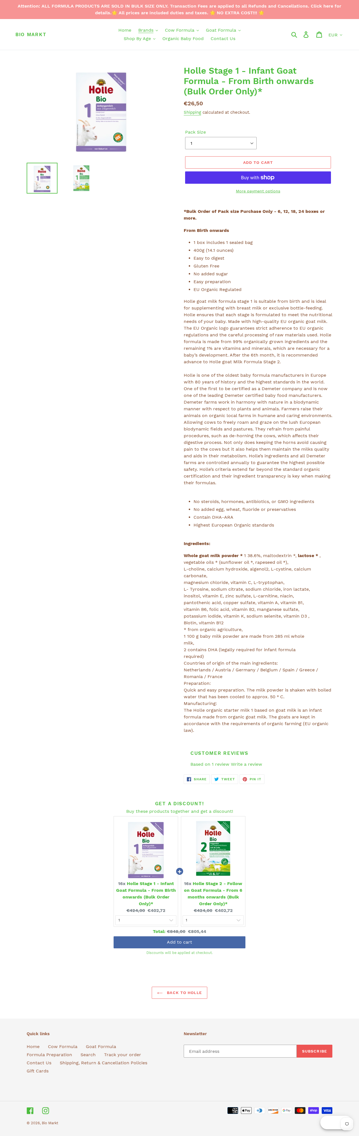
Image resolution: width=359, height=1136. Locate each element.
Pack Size (195, 132)
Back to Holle (183, 992)
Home (33, 1046)
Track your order (122, 1054)
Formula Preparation (49, 1054)
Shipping (192, 112)
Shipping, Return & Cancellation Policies (103, 1062)
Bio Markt (30, 34)
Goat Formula (101, 1046)
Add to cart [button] (179, 942)
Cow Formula (62, 1046)
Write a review (246, 764)
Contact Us (39, 1062)
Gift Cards (38, 1071)
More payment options (258, 191)
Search (88, 1054)
